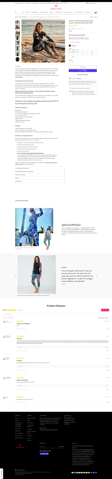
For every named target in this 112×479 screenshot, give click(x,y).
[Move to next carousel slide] (96, 193)
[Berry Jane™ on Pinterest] (46, 451)
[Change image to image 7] (17, 37)
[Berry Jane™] (56, 7)
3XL (73, 57)
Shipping (79, 78)
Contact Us (67, 423)
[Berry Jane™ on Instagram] (42, 451)
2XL (92, 54)
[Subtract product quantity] (70, 63)
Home (16, 17)
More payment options (82, 74)
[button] (83, 46)
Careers (17, 420)
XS (73, 51)
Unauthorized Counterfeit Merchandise (18, 424)
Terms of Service (19, 438)
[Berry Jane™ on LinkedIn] (44, 451)
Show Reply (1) (20, 347)
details (60, 1)
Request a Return (31, 418)
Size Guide (17, 431)
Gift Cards (29, 435)
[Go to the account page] (94, 12)
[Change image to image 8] (17, 43)
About (16, 418)
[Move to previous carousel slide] (93, 193)
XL (82, 54)
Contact (29, 440)
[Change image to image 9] (17, 48)
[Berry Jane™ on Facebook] (40, 451)
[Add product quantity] (73, 63)
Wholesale (17, 428)
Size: (71, 48)
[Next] (72, 1)
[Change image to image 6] (17, 32)
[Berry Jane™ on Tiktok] (48, 451)
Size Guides (30, 422)
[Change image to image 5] (17, 27)
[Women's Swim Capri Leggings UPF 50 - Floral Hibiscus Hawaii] (37, 274)
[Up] (17, 20)
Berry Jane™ (72, 28)
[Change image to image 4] (17, 21)
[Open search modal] (16, 12)
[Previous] (39, 1)
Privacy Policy (18, 435)
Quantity (71, 60)
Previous (91, 17)
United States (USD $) (92, 3)
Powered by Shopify (19, 474)
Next (96, 17)
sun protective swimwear (88, 449)
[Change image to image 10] (17, 53)
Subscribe (61, 446)
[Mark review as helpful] (107, 329)
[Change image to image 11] (17, 59)
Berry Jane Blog (19, 433)
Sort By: (100, 317)
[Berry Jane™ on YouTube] (49, 451)
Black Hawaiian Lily (23, 17)
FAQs (28, 420)
